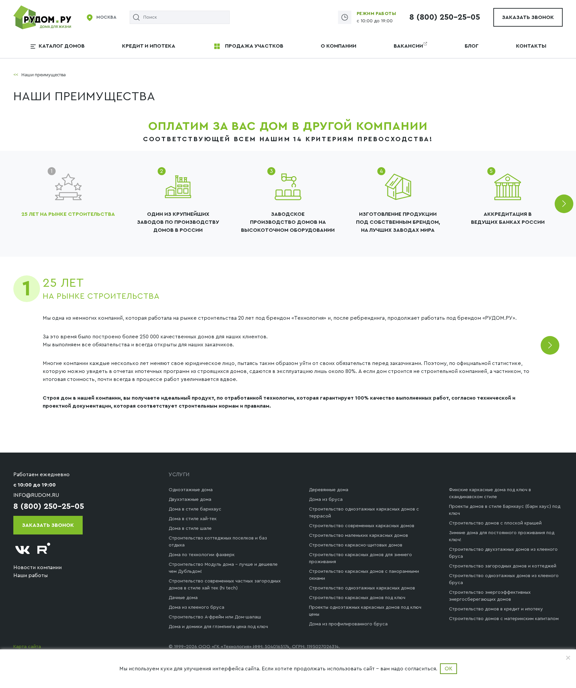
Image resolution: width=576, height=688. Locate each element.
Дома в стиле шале (190, 528)
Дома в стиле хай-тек (193, 518)
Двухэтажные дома (190, 499)
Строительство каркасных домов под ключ (357, 597)
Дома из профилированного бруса (348, 624)
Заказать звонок (528, 17)
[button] (564, 203)
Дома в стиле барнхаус (195, 509)
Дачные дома (183, 597)
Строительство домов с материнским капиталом (504, 618)
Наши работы (30, 575)
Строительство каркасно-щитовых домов (355, 545)
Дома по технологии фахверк (202, 554)
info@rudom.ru (36, 495)
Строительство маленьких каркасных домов (358, 535)
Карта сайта (27, 646)
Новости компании (37, 567)
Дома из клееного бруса (196, 607)
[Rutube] (44, 549)
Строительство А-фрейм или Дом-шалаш (215, 617)
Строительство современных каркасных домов (361, 525)
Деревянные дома (328, 490)
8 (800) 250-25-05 (444, 17)
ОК (448, 668)
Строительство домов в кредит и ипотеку (496, 609)
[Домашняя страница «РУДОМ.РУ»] (42, 17)
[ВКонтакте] (22, 549)
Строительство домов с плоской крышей (495, 523)
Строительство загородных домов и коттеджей (502, 566)
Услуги (179, 474)
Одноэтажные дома (191, 490)
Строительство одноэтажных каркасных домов (362, 588)
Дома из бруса (326, 499)
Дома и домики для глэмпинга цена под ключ (218, 626)
